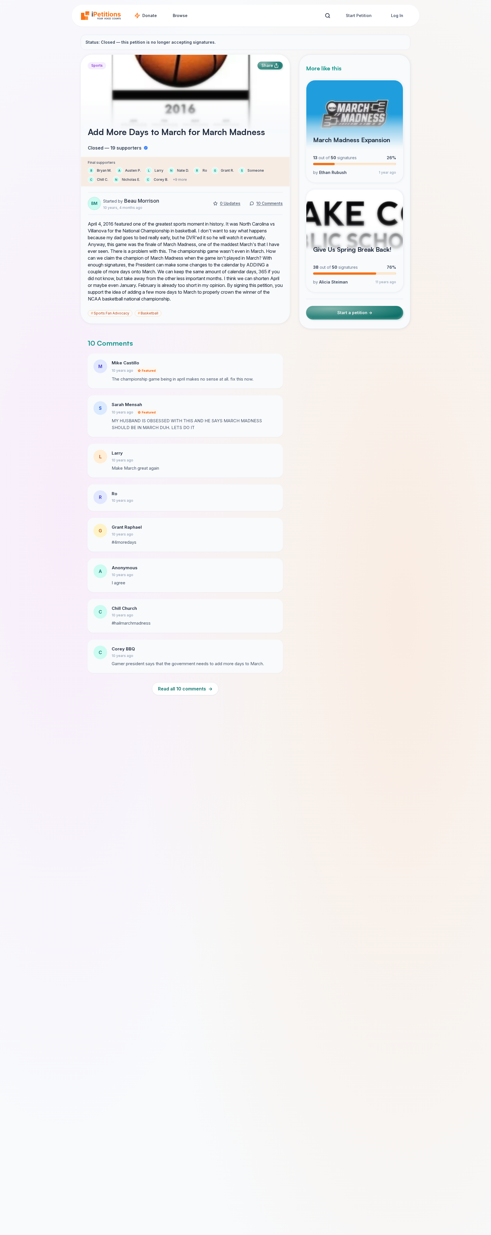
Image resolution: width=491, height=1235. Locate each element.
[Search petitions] (327, 16)
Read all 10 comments (185, 689)
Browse (180, 15)
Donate (149, 15)
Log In (397, 15)
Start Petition (359, 15)
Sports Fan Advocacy (110, 313)
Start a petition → (354, 312)
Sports (97, 65)
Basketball (148, 313)
